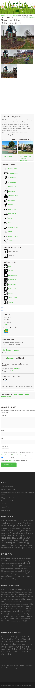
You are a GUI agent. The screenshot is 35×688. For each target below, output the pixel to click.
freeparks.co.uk (17, 3)
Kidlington (4, 571)
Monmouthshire (17, 606)
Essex (10, 597)
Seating (10, 293)
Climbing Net (12, 177)
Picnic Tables (12, 279)
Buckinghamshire (9, 592)
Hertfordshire (16, 602)
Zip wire (10, 241)
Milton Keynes (7, 574)
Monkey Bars (7, 530)
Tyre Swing (20, 545)
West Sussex (15, 619)
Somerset (5, 614)
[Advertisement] (17, 96)
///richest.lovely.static (10, 350)
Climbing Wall (12, 182)
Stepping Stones (13, 227)
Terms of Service (17, 455)
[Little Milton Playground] (17, 37)
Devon (13, 594)
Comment (4, 415)
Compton (3, 563)
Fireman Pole (12, 186)
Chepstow (29, 561)
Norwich (23, 574)
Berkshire (17, 589)
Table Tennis (19, 652)
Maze (30, 528)
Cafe (9, 266)
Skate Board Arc (7, 540)
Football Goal (12, 275)
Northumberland (16, 608)
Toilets (10, 302)
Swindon (29, 576)
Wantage (4, 579)
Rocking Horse (6, 535)
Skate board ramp (21, 540)
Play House (11, 200)
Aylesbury (23, 558)
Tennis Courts (12, 298)
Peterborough (4, 576)
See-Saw (10, 218)
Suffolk (27, 614)
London (24, 571)
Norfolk (26, 606)
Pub (9, 649)
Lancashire (11, 604)
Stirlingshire (19, 614)
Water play (28, 545)
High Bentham (20, 568)
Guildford (29, 566)
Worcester (18, 579)
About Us (4, 504)
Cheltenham (22, 561)
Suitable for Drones (7, 652)
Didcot (27, 563)
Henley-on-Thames (13, 568)
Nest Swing (11, 191)
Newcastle (18, 574)
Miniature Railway (21, 644)
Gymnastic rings (17, 528)
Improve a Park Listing (8, 489)
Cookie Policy (5, 507)
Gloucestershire (21, 597)
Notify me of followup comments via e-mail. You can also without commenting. (17, 459)
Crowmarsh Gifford (16, 563)
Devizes (22, 563)
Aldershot (12, 558)
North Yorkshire (26, 609)
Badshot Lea (28, 558)
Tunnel (13, 545)
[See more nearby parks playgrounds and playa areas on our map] (6, 331)
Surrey (5, 616)
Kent (4, 604)
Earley (3, 566)
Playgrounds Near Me (7, 498)
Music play (17, 531)
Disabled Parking (14, 639)
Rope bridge (12, 209)
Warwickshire (26, 616)
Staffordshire (12, 614)
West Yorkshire (26, 618)
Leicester (19, 571)
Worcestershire (13, 621)
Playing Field (12, 284)
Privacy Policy (5, 455)
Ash (16, 558)
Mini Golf (29, 644)
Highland (24, 601)
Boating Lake (5, 637)
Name (3, 430)
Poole (9, 576)
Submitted (11, 358)
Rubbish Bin (12, 288)
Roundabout (12, 213)
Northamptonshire (6, 609)
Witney (14, 579)
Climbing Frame (13, 173)
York (22, 579)
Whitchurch (9, 579)
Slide (9, 223)
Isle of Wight (30, 601)
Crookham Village (8, 563)
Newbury (13, 574)
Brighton (15, 561)
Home (2, 15)
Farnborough (15, 565)
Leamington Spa (12, 571)
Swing (10, 232)
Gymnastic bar (6, 528)
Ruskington (22, 576)
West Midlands (5, 618)
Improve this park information (15, 396)
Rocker (10, 204)
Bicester (10, 561)
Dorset (20, 594)
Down (26, 594)
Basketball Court (22, 520)
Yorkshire (23, 621)
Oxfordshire (13, 15)
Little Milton (17, 369)
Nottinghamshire (6, 611)
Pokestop (4, 649)
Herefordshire (8, 601)
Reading (15, 576)
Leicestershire (20, 604)
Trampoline (5, 545)
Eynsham (7, 566)
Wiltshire (4, 621)
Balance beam (12, 168)
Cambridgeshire (22, 592)
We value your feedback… (9, 501)
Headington (5, 568)
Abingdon (5, 558)
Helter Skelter (25, 528)
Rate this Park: (5, 446)
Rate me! (32, 17)
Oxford (28, 573)
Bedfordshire (6, 590)
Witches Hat (5, 548)
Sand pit (17, 538)
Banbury (4, 560)
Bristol (27, 590)
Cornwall (6, 594)
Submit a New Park (7, 486)
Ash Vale (19, 558)
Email (3, 438)
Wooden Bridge (13, 236)
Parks (6, 15)
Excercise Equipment (17, 641)
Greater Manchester (16, 599)
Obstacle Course (13, 195)
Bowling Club (15, 637)
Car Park (10, 270)
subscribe (9, 460)
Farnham (24, 566)
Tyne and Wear (15, 616)
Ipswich (25, 568)
